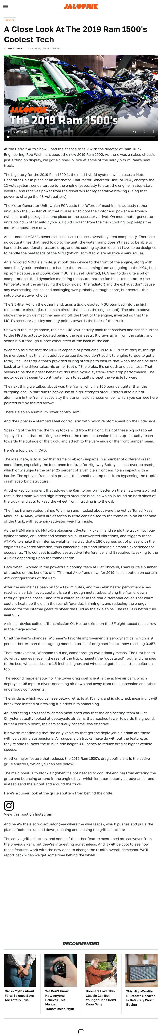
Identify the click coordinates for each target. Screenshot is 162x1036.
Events (10, 20)
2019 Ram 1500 (90, 154)
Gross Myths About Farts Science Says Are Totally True (19, 995)
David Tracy (15, 48)
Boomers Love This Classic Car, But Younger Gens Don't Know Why (101, 997)
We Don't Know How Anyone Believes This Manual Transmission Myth (59, 1000)
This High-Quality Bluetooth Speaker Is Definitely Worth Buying (140, 997)
